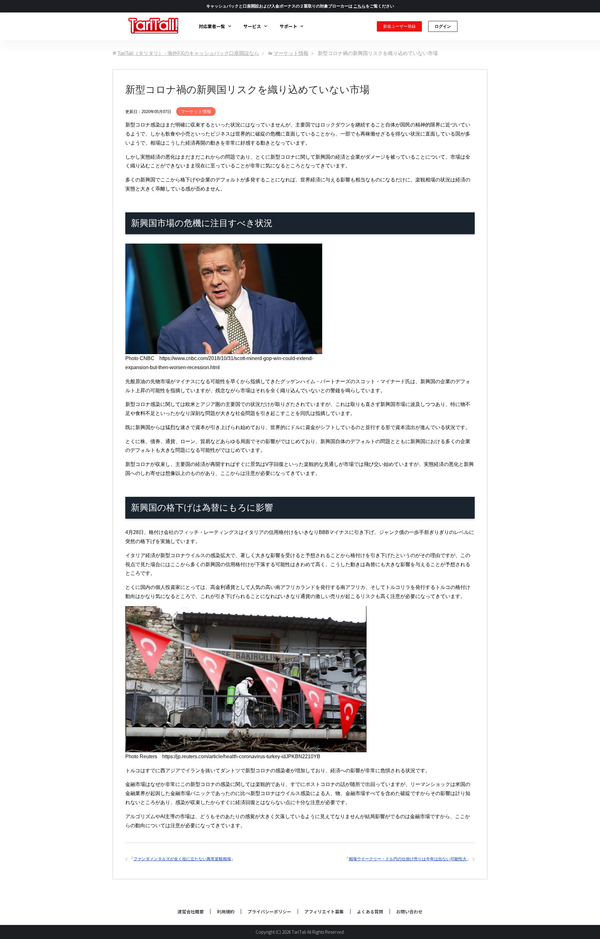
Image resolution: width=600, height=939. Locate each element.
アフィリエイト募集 (324, 911)
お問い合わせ (409, 911)
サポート (288, 26)
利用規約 (225, 911)
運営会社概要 (191, 911)
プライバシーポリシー (269, 911)
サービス (252, 26)
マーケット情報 (196, 111)
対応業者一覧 (212, 26)
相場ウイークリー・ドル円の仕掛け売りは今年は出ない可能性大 (408, 859)
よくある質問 (370, 911)
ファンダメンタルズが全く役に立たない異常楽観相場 (182, 859)
